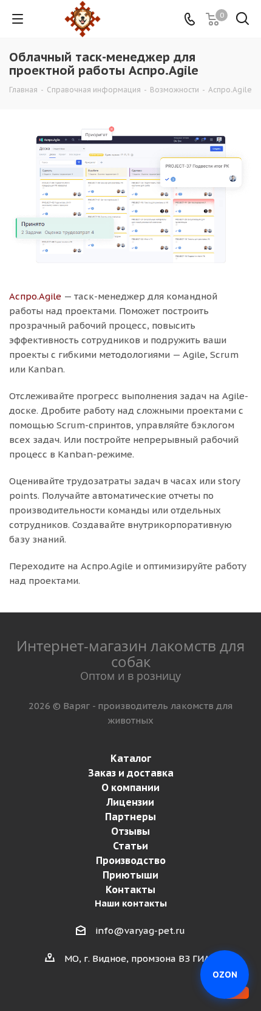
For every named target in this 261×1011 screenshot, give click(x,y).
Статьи (130, 845)
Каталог (130, 758)
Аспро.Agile (35, 296)
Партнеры (130, 816)
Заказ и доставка (131, 772)
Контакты (130, 889)
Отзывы (130, 831)
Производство (131, 860)
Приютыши (130, 874)
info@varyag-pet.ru (140, 930)
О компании (130, 787)
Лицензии (130, 802)
